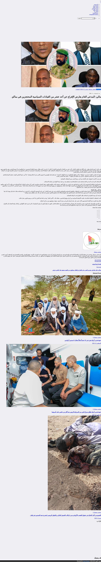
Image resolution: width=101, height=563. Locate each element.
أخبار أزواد (95, 6)
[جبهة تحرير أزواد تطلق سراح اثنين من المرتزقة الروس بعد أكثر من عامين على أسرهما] (53, 406)
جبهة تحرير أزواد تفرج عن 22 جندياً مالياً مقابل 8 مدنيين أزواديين (83, 340)
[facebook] (97, 210)
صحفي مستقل (92, 89)
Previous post (98, 261)
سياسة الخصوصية (93, 14)
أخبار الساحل (95, 8)
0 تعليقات (78, 89)
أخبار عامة (95, 7)
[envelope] (97, 214)
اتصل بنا (96, 11)
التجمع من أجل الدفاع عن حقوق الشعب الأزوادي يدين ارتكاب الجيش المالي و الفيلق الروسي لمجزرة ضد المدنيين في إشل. (65, 515)
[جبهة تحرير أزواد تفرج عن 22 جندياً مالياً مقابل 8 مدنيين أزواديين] (61, 334)
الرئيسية (96, 4)
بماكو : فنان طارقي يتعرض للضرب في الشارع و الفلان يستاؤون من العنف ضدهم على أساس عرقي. (76, 270)
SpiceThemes (86, 561)
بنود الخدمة (95, 13)
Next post (98, 267)
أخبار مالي (95, 10)
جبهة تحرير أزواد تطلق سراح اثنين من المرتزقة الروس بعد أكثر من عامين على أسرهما (76, 412)
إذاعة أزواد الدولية (96, 264)
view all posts (98, 260)
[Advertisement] (50, 30)
